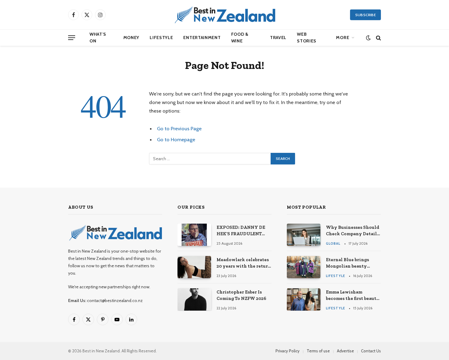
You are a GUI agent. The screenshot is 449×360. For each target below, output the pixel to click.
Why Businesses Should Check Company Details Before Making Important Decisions (352, 231)
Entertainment (202, 37)
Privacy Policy (288, 350)
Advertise (345, 350)
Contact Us (371, 350)
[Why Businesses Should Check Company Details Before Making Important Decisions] (303, 235)
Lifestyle (161, 37)
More (342, 37)
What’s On (97, 37)
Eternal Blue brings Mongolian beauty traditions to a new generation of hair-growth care (347, 263)
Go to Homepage (176, 139)
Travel (278, 37)
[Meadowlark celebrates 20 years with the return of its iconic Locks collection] (194, 267)
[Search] (378, 38)
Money (131, 37)
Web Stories (306, 37)
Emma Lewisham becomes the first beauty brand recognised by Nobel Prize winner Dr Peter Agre (352, 295)
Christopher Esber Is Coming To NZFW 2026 (241, 295)
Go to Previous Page (179, 128)
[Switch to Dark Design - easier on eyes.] (368, 37)
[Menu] (71, 38)
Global (333, 243)
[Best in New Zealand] (224, 14)
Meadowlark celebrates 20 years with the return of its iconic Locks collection (244, 263)
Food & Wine (240, 37)
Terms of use (318, 350)
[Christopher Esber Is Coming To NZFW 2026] (194, 299)
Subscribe (365, 15)
